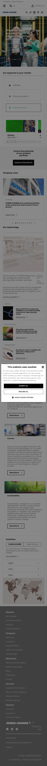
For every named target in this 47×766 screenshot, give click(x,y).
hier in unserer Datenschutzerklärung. (21, 380)
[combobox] (43, 367)
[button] (23, 397)
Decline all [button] (23, 391)
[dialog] (23, 383)
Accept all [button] (23, 386)
